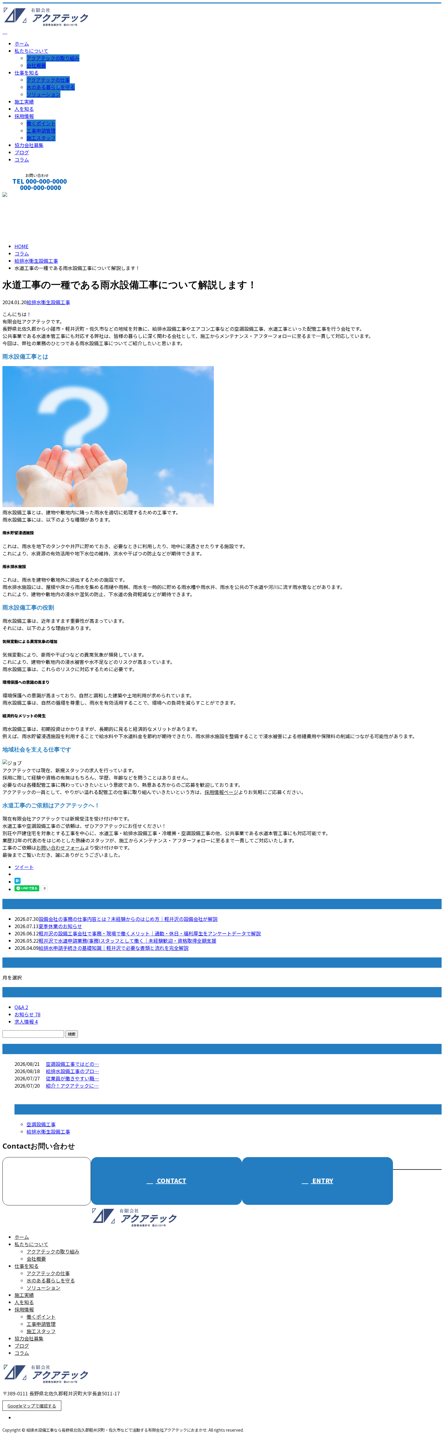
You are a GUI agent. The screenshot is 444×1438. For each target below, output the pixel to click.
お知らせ (27, 1014)
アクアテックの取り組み (53, 58)
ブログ (21, 152)
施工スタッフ (41, 137)
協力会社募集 (28, 145)
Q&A (21, 1007)
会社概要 (36, 65)
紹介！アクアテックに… (72, 1085)
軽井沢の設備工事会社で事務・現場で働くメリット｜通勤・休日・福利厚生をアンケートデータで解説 (150, 933)
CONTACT (23, 195)
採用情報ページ (221, 792)
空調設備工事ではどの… (72, 1063)
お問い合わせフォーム (60, 847)
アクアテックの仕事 (48, 79)
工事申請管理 (41, 130)
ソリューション (43, 94)
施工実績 (24, 101)
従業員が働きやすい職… (72, 1078)
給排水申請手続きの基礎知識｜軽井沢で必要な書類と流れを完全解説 (113, 947)
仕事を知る (26, 72)
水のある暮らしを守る (51, 87)
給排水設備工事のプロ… (72, 1071)
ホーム (21, 43)
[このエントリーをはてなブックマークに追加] (17, 881)
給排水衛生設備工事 (36, 260)
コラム (21, 159)
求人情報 (26, 1021)
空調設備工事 (41, 1124)
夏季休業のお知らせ (60, 926)
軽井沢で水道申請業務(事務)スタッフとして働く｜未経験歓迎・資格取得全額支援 (127, 940)
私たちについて (31, 50)
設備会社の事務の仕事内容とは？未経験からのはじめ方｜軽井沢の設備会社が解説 (128, 918)
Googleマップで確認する (32, 1406)
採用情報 (24, 116)
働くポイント (41, 123)
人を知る (24, 108)
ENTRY (322, 1180)
